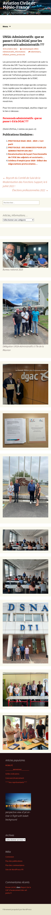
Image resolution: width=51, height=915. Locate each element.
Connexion (9, 857)
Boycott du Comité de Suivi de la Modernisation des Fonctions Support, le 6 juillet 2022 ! (25, 182)
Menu (5, 26)
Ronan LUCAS (10, 887)
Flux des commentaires (14, 865)
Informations (20, 51)
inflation (6, 54)
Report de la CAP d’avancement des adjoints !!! (18, 890)
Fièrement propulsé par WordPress (17, 909)
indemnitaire (35, 51)
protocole (21, 54)
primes (13, 54)
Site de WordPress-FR (14, 869)
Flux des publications (13, 861)
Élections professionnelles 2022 (30, 190)
